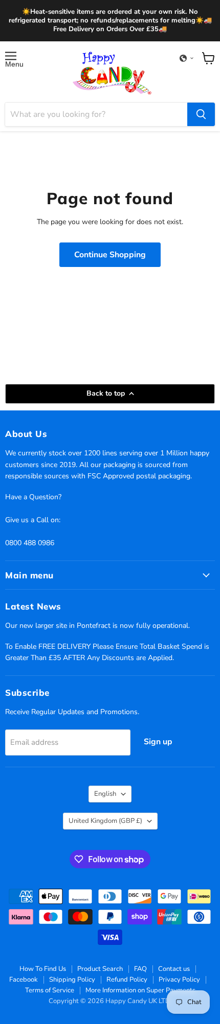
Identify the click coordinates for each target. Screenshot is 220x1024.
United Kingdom (105, 820)
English (105, 793)
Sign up (158, 741)
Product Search (100, 968)
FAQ (140, 968)
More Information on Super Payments (140, 990)
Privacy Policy (179, 979)
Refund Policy (126, 979)
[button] (187, 58)
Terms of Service (49, 990)
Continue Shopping (110, 254)
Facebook (23, 979)
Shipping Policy (72, 979)
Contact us (174, 968)
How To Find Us (42, 968)
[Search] (201, 114)
